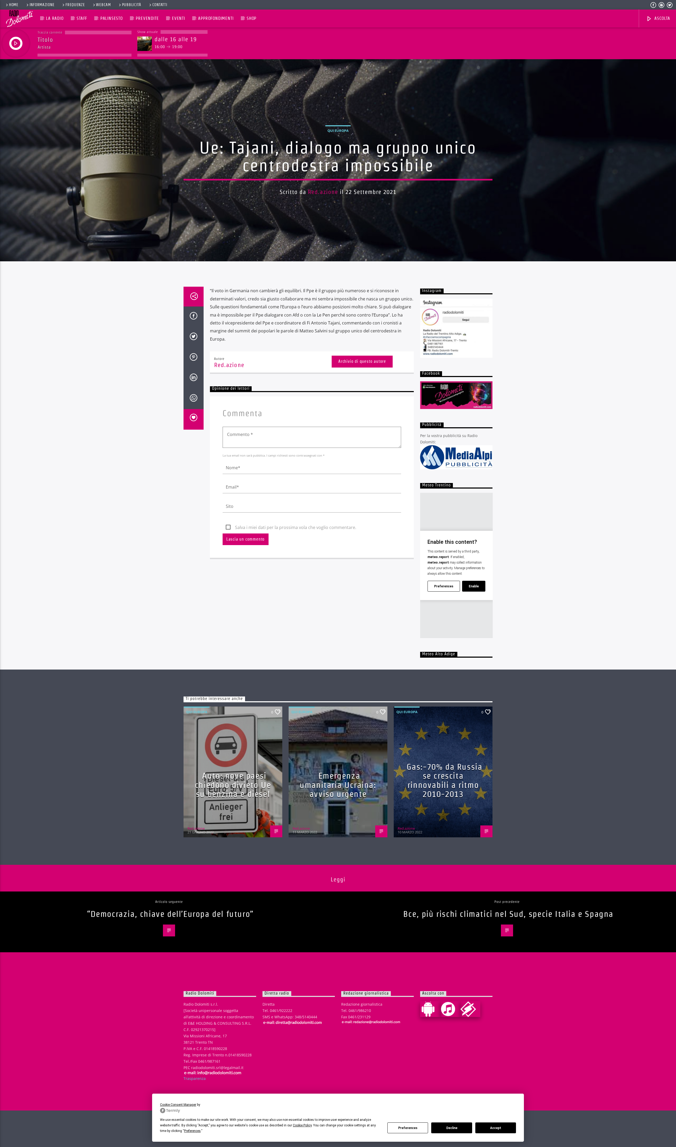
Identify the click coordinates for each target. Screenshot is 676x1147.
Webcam (103, 5)
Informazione (42, 5)
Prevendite (147, 18)
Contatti (159, 5)
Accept (495, 1128)
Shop (251, 18)
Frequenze (75, 5)
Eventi (178, 18)
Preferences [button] (192, 1131)
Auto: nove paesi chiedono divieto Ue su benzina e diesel (233, 784)
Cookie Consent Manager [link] (178, 1105)
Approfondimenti (215, 18)
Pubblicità (131, 5)
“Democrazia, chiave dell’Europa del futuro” (170, 913)
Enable (474, 586)
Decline (451, 1128)
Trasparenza (195, 1078)
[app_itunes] (450, 1009)
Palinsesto (111, 18)
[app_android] (430, 1009)
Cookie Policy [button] (302, 1125)
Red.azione (323, 192)
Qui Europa (338, 130)
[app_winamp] (470, 1009)
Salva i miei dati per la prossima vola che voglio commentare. (295, 527)
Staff (82, 18)
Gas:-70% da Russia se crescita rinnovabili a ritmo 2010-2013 (444, 780)
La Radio (54, 18)
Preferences (407, 1128)
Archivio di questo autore (362, 361)
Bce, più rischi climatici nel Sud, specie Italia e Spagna (508, 913)
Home (13, 5)
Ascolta (661, 18)
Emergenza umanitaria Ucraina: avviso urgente (338, 784)
